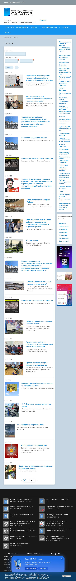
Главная (6, 37)
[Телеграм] (59, 553)
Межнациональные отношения (65, 120)
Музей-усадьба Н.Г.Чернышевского (65, 128)
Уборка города (32, 240)
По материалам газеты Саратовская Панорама (64, 159)
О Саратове (9, 27)
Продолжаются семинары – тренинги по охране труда (37, 364)
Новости (15, 37)
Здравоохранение (65, 94)
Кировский (63, 232)
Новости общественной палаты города (64, 139)
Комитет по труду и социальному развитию (63, 100)
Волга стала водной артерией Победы (38, 201)
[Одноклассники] (55, 553)
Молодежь (63, 124)
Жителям (42, 20)
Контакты (8, 32)
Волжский (62, 223)
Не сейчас (43, 568)
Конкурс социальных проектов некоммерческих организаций (65, 109)
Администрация (21, 27)
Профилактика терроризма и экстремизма (64, 175)
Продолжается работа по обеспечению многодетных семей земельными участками (39, 344)
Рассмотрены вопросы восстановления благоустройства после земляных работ (39, 98)
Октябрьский (63, 238)
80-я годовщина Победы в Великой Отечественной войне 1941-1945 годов (65, 46)
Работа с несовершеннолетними (65, 182)
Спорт (61, 191)
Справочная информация (14, 2)
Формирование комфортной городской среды (65, 206)
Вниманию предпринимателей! (34, 138)
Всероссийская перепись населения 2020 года (65, 71)
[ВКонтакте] (52, 553)
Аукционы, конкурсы (49, 27)
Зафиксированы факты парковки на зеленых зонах (39, 322)
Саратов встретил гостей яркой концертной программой (39, 283)
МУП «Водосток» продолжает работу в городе (36, 405)
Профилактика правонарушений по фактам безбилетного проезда (36, 467)
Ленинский (63, 235)
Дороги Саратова (62, 89)
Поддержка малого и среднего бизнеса (63, 168)
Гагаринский (63, 226)
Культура (62, 116)
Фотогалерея (63, 27)
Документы (34, 27)
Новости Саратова (62, 145)
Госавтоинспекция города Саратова (65, 83)
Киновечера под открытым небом (30, 425)
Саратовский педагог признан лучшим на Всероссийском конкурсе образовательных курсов (39, 78)
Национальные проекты (64, 134)
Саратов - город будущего (65, 187)
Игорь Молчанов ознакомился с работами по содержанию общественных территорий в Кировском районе (38, 223)
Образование (64, 149)
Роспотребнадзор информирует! (34, 445)
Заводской (63, 229)
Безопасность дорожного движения (64, 64)
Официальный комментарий (64, 153)
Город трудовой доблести (65, 78)
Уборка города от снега (64, 195)
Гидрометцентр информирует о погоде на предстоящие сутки (36, 384)
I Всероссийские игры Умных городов (65, 56)
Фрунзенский (64, 241)
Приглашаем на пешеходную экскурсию (37, 158)
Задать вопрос (31, 568)
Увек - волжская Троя (65, 200)
